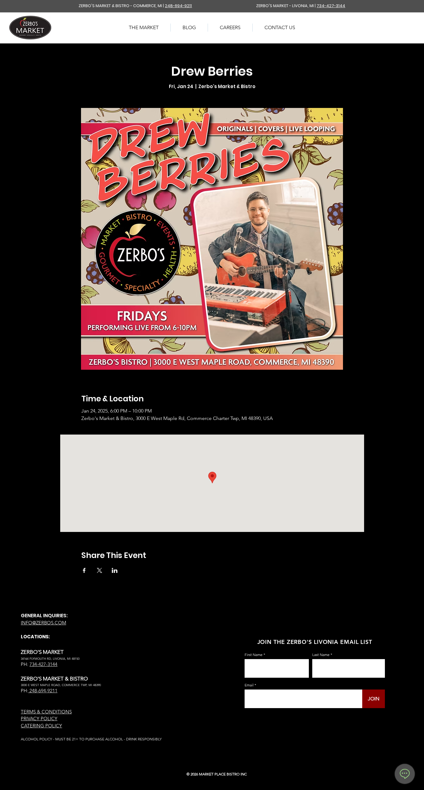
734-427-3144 (331, 6)
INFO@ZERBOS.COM (43, 623)
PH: (24, 691)
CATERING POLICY (41, 726)
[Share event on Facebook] (84, 570)
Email (249, 685)
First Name (254, 655)
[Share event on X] (99, 570)
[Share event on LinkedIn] (115, 570)
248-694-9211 (178, 6)
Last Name (321, 655)
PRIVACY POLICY (39, 718)
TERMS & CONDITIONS (46, 712)
